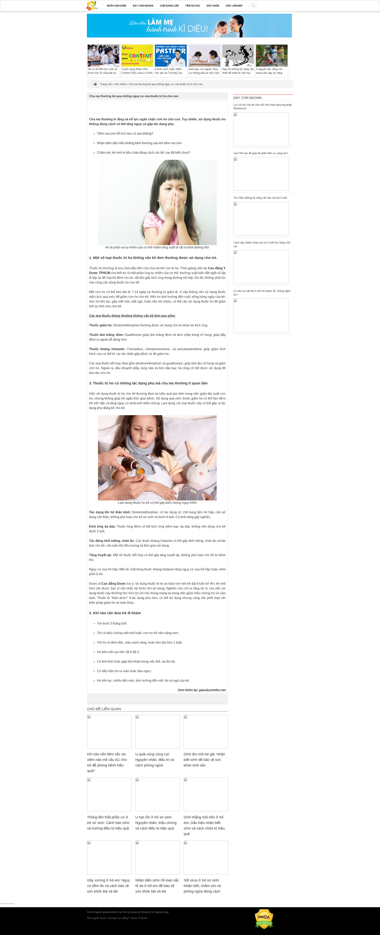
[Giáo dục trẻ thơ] (95, 5)
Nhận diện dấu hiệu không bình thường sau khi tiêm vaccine (139, 143)
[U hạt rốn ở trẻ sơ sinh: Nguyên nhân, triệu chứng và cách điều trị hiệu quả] (157, 810)
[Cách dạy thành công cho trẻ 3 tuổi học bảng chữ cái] (261, 267)
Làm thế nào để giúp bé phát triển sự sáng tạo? (261, 153)
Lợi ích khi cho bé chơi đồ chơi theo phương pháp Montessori (263, 106)
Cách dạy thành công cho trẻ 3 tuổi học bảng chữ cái (262, 244)
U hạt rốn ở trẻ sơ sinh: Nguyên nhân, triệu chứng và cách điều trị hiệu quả (156, 822)
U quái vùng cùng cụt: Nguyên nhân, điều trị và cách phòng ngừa (154, 759)
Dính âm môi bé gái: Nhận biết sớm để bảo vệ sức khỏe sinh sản (204, 759)
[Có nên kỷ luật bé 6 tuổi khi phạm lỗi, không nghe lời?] (261, 315)
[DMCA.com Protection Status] (264, 928)
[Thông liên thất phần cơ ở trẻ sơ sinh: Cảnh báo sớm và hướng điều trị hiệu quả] (109, 810)
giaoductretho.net (212, 690)
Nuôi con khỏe (116, 5)
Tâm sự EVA (192, 5)
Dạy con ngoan (143, 5)
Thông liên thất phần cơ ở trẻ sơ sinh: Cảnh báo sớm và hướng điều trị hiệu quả (108, 822)
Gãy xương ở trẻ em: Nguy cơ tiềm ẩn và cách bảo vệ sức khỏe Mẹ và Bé (108, 885)
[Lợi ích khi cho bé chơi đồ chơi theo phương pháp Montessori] (261, 129)
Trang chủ (106, 84)
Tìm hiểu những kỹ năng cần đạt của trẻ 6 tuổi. (261, 197)
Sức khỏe (212, 5)
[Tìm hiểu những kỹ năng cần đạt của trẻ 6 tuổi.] (261, 219)
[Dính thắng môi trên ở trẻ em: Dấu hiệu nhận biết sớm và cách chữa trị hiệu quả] (206, 810)
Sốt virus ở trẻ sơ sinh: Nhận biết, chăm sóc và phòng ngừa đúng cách (202, 885)
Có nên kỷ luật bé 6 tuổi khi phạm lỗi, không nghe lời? (262, 292)
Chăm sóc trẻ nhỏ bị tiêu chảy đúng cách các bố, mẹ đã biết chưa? (143, 152)
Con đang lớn (169, 5)
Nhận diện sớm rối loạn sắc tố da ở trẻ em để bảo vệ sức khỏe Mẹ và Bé (157, 885)
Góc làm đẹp (234, 5)
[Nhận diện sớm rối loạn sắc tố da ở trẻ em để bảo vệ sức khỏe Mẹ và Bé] (157, 873)
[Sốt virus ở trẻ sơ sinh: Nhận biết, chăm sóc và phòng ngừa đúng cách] (206, 873)
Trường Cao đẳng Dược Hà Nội (7, 903)
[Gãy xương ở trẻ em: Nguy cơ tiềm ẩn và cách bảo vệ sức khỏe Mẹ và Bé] (109, 873)
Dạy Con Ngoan (247, 98)
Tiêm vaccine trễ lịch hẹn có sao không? (125, 133)
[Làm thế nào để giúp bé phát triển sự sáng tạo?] (261, 174)
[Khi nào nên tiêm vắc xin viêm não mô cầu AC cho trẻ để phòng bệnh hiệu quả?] (109, 747)
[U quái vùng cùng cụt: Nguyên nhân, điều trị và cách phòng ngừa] (157, 747)
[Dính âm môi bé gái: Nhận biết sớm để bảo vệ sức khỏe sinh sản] (206, 747)
